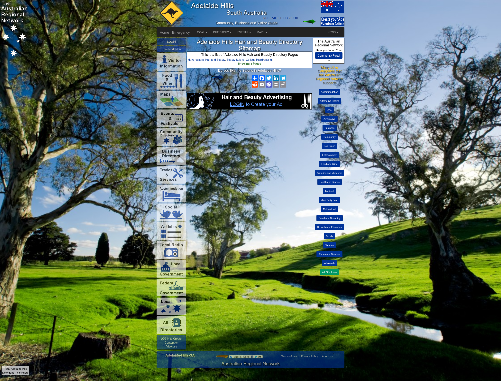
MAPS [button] (261, 32)
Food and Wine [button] (329, 164)
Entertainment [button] (329, 155)
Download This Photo (15, 372)
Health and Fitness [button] (330, 182)
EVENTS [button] (243, 32)
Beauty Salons (235, 60)
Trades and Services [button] (329, 254)
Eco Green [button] (329, 146)
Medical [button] (329, 191)
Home (164, 32)
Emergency (181, 32)
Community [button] (329, 136)
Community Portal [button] (329, 55)
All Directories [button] (329, 272)
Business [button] (329, 127)
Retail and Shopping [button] (330, 218)
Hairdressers (196, 60)
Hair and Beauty (215, 60)
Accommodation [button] (329, 91)
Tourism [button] (329, 245)
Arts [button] (329, 109)
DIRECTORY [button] (221, 32)
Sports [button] (329, 236)
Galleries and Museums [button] (329, 173)
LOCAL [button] (200, 32)
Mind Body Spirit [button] (329, 200)
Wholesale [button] (329, 263)
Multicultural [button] (329, 209)
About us (327, 356)
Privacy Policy (309, 356)
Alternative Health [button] (329, 100)
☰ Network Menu (171, 49)
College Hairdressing (259, 60)
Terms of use (289, 356)
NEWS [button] (332, 32)
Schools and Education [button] (329, 227)
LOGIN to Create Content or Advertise (171, 342)
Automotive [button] (329, 118)
